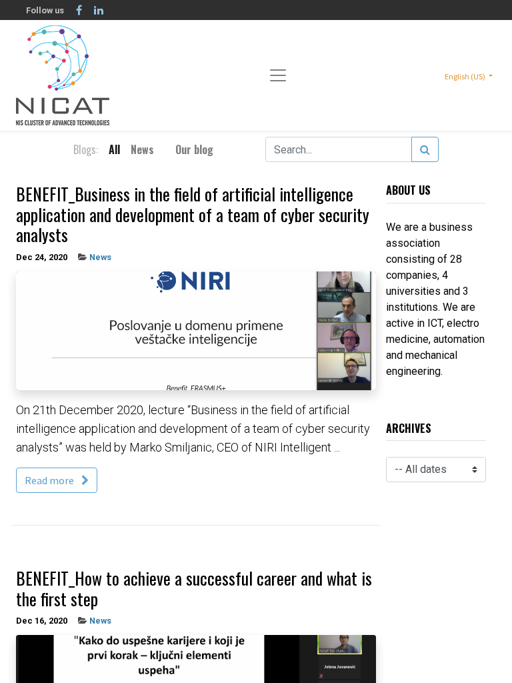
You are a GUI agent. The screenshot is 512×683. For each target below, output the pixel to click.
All (114, 149)
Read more (50, 480)
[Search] (425, 149)
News (100, 257)
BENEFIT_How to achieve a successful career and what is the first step (194, 588)
